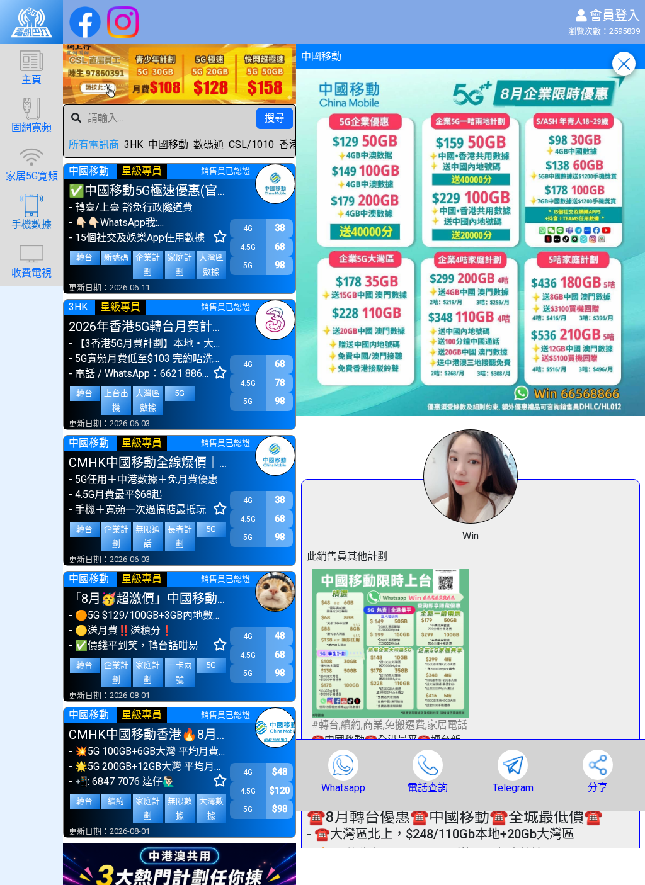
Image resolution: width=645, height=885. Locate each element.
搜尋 (275, 118)
